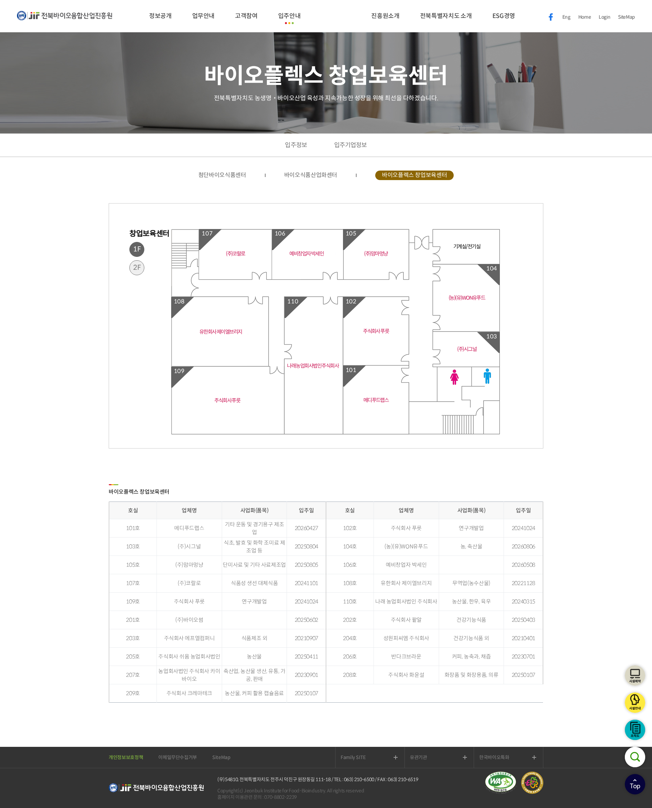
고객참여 (246, 16)
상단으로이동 (635, 784)
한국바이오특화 (502, 757)
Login (604, 17)
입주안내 (289, 16)
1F (137, 249)
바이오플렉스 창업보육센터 (414, 175)
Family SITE (361, 757)
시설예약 (635, 675)
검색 (635, 757)
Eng (566, 17)
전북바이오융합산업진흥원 (64, 19)
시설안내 (635, 702)
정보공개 (160, 16)
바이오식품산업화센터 (311, 175)
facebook (551, 17)
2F (137, 267)
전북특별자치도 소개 (446, 16)
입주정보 (296, 145)
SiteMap (626, 17)
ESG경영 (503, 16)
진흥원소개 (385, 16)
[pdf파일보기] (502, 792)
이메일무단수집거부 (177, 757)
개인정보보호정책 (126, 757)
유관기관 (426, 757)
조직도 (635, 730)
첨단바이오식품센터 (222, 175)
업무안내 (203, 16)
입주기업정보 (350, 145)
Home (584, 17)
